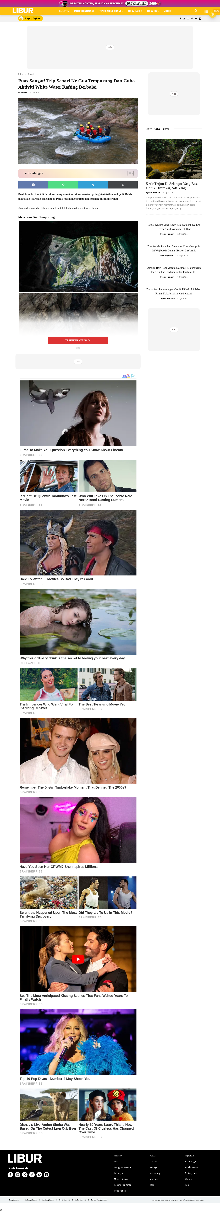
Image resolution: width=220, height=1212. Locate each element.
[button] (196, 11)
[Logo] (23, 10)
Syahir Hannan (153, 192)
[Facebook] (180, 19)
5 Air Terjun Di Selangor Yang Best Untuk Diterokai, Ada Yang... (172, 186)
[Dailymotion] (200, 19)
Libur (20, 74)
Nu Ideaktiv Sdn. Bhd (175, 1200)
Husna (24, 92)
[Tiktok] (192, 19)
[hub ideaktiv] (206, 9)
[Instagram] (184, 19)
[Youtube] (196, 19)
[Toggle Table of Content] (129, 173)
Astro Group (200, 1200)
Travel (31, 74)
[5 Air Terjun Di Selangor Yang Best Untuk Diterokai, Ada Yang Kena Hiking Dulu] (174, 159)
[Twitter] (188, 19)
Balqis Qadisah (167, 255)
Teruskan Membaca (78, 340)
